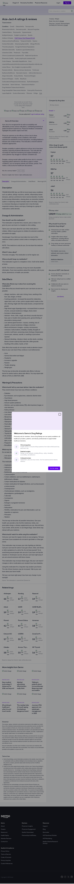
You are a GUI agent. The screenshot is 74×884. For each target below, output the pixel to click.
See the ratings (54, 468)
